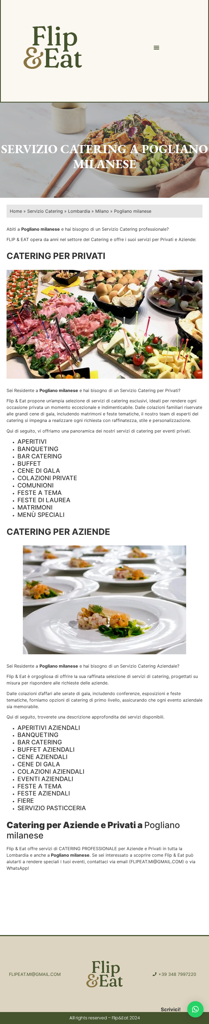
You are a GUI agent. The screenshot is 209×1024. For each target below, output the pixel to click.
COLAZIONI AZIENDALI (50, 771)
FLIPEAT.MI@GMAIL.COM (156, 861)
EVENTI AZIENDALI (45, 778)
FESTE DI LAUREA (43, 500)
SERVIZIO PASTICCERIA (51, 808)
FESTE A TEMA (39, 492)
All (72, 1018)
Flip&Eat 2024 (126, 1018)
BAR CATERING (39, 456)
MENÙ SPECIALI (40, 514)
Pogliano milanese (58, 390)
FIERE (25, 800)
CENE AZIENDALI (42, 756)
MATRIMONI (35, 507)
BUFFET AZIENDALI (46, 749)
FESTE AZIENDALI (43, 793)
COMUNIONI (35, 485)
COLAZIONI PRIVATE (47, 478)
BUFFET (29, 463)
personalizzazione (171, 420)
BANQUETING (38, 448)
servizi (98, 400)
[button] (156, 47)
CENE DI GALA (38, 470)
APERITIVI (32, 441)
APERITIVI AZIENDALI (48, 727)
